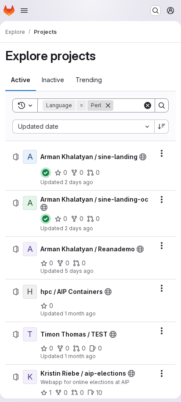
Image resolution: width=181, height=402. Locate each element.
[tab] (20, 80)
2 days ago (79, 182)
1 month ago (80, 313)
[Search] (162, 105)
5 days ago (79, 271)
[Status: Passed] (45, 172)
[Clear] (147, 105)
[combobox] (83, 127)
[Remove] (108, 105)
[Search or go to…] (155, 10)
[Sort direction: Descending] (162, 127)
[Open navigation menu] (24, 11)
